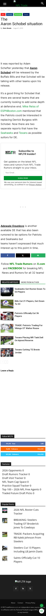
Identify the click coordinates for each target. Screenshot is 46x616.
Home (3, 10)
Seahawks (18, 14)
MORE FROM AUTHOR (30, 282)
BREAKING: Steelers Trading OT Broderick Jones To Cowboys (26, 523)
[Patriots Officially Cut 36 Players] (7, 316)
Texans (26, 14)
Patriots (9, 14)
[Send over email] (38, 255)
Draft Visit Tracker (12, 478)
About (13, 603)
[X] (30, 588)
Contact (20, 603)
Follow (41, 449)
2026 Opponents (12, 470)
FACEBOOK (15, 268)
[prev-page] (2, 362)
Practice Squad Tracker (15, 485)
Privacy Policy (30, 603)
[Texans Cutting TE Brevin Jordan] (7, 352)
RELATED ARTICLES (10, 282)
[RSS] (23, 588)
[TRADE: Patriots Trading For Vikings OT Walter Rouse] (7, 328)
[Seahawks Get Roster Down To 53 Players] (7, 292)
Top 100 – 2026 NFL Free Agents (20, 489)
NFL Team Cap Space (14, 481)
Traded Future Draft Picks (17, 493)
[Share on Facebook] (8, 255)
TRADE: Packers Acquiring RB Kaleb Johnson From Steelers (29, 537)
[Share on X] (23, 255)
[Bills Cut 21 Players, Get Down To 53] (7, 304)
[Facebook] (15, 588)
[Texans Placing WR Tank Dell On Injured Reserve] (7, 340)
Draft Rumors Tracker (15, 474)
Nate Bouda (7, 28)
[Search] (42, 3)
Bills (8, 10)
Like (42, 444)
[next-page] (6, 362)
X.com (41, 263)
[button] (5, 4)
